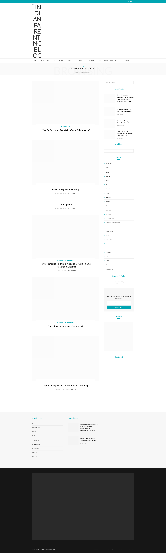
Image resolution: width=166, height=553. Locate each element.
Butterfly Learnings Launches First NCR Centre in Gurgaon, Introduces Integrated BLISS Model (119, 387)
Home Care (109, 189)
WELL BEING (58, 60)
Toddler (108, 260)
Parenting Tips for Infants (65, 186)
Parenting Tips (65, 126)
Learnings (108, 197)
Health (107, 180)
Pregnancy (109, 227)
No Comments (71, 134)
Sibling (107, 248)
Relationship (109, 239)
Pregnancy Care (36, 444)
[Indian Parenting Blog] (37, 31)
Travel (107, 265)
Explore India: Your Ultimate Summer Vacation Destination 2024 (125, 133)
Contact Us (35, 452)
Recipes (71, 60)
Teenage (108, 252)
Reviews (82, 60)
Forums (92, 60)
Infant (107, 193)
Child (107, 168)
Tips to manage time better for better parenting (65, 385)
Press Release (109, 231)
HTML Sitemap (36, 456)
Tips (107, 256)
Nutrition (108, 210)
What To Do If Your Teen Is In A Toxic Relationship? (66, 130)
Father (107, 172)
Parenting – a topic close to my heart (65, 326)
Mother (108, 206)
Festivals (108, 176)
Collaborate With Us (108, 60)
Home (35, 60)
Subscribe (126, 60)
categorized (109, 163)
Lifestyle (108, 201)
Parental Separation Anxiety (65, 189)
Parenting (45, 60)
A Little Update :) (65, 204)
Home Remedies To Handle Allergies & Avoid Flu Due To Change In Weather (66, 265)
